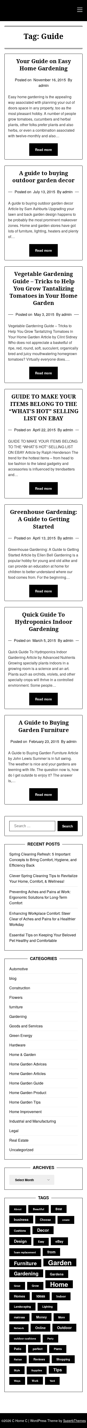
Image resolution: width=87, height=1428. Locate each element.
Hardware (17, 1045)
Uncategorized (21, 1149)
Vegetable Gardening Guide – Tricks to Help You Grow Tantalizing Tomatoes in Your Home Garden (43, 288)
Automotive (18, 968)
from (51, 1252)
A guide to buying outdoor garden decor (43, 176)
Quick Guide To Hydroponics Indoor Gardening (43, 622)
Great (17, 1285)
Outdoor (64, 1327)
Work (35, 1380)
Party (50, 1338)
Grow (35, 1286)
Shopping (63, 1359)
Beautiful (38, 1209)
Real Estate (19, 1140)
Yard (52, 1380)
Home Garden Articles (27, 1073)
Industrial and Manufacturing (32, 1121)
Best (58, 1209)
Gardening (18, 1016)
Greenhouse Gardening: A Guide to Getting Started (43, 519)
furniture (16, 1007)
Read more (43, 149)
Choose (45, 1220)
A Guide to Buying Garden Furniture (43, 726)
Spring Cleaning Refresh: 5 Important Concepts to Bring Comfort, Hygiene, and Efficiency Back (43, 859)
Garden (60, 1262)
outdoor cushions (25, 1338)
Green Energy (20, 1035)
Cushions (20, 1231)
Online (40, 1327)
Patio (17, 1348)
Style (17, 1370)
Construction (19, 987)
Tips (57, 1369)
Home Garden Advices (28, 1064)
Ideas (40, 1296)
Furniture (25, 1263)
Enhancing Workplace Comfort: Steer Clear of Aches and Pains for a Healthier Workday (42, 919)
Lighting (47, 1307)
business (21, 1219)
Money (41, 1317)
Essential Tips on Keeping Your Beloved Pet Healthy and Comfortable (42, 937)
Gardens (57, 1274)
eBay (59, 1241)
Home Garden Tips (25, 1102)
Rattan (18, 1359)
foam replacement (25, 1252)
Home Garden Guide (26, 1083)
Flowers (16, 997)
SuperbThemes (74, 1420)
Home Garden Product (27, 1092)
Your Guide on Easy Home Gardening (43, 64)
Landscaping (22, 1306)
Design (20, 1241)
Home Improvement (25, 1111)
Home (59, 1284)
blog (12, 978)
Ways (17, 1380)
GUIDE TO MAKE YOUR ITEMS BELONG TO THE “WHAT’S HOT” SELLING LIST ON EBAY (43, 407)
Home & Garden (22, 1054)
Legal (14, 1130)
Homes (19, 1296)
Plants (58, 1349)
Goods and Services (26, 1026)
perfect (37, 1348)
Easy (41, 1242)
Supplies (36, 1370)
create (66, 1220)
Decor (43, 1230)
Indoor (61, 1296)
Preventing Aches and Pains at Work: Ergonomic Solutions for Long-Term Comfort (40, 897)
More (61, 1317)
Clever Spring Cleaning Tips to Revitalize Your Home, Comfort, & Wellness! (43, 878)
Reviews (39, 1359)
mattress (19, 1317)
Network (19, 1328)
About (18, 1209)
